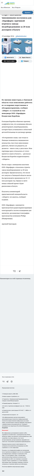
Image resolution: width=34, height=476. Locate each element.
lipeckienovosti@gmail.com (15, 406)
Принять (27, 12)
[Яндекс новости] (24, 57)
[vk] (14, 271)
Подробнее (5, 427)
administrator (21, 36)
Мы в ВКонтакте (5, 7)
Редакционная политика (8, 388)
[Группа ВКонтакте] (9, 57)
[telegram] (20, 271)
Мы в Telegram (16, 7)
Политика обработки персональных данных (13, 466)
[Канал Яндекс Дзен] (9, 61)
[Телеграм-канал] (24, 61)
